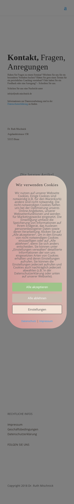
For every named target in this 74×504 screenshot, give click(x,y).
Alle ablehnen (37, 298)
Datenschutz (28, 321)
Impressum (46, 321)
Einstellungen (37, 310)
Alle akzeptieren (37, 287)
